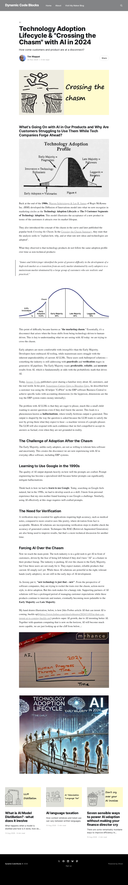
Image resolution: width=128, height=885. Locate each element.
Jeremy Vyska (33, 381)
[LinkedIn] (68, 861)
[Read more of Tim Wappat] (22, 58)
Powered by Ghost (115, 864)
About (58, 5)
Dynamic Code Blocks (22, 5)
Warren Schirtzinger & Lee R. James (67, 203)
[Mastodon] (77, 861)
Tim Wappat (33, 56)
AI (20, 22)
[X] (59, 861)
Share (104, 58)
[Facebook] (63, 861)
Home (48, 5)
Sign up (69, 866)
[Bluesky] (73, 861)
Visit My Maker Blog (74, 5)
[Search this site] (121, 6)
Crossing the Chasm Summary (76, 231)
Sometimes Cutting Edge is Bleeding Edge (67, 385)
